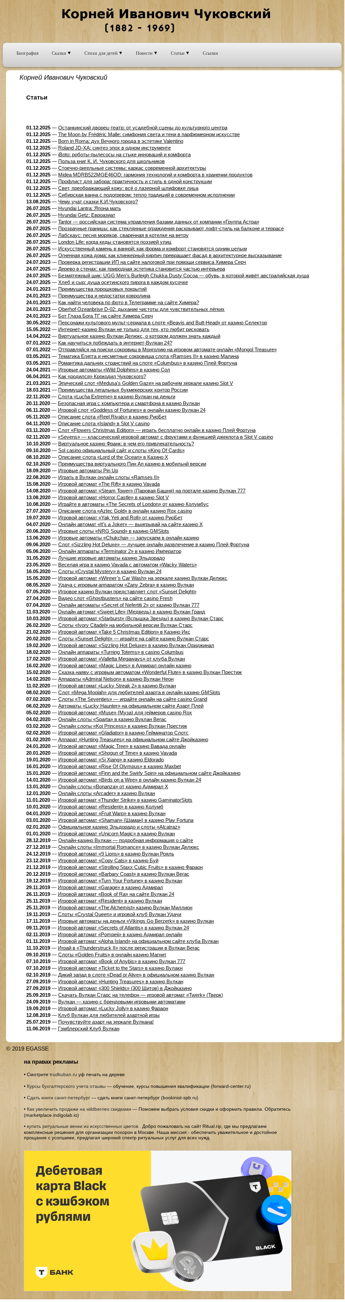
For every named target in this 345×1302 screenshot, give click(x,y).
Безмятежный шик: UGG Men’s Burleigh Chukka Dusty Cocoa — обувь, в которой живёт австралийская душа (183, 275)
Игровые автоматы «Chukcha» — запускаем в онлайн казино (128, 538)
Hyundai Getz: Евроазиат (86, 215)
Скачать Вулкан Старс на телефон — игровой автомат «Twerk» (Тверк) (140, 995)
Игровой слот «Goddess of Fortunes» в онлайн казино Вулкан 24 (131, 410)
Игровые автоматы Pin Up (88, 470)
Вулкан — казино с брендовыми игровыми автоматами (121, 1001)
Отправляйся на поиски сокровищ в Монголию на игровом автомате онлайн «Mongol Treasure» (167, 349)
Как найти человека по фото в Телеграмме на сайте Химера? (128, 302)
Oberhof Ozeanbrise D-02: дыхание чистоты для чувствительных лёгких (141, 309)
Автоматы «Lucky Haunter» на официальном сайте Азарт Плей (130, 706)
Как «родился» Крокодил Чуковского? (102, 376)
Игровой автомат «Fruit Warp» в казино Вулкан (111, 813)
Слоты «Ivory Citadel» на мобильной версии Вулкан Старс (125, 625)
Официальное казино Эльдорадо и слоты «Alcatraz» (119, 827)
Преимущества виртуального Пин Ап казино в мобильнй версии (132, 464)
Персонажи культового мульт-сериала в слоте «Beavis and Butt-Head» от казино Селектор (162, 322)
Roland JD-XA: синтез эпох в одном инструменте (114, 148)
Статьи (178, 53)
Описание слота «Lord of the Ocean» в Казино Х (113, 457)
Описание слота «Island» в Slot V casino (104, 423)
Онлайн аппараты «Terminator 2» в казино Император (119, 551)
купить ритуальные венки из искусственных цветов (82, 1126)
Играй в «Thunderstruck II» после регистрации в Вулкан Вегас (129, 948)
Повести (145, 53)
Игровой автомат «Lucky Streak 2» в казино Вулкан (117, 685)
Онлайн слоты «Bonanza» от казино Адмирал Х (113, 786)
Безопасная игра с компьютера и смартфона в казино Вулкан (129, 403)
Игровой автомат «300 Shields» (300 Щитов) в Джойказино (125, 988)
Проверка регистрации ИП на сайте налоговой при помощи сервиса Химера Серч (152, 262)
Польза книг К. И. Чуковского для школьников (111, 161)
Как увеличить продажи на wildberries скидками (79, 1109)
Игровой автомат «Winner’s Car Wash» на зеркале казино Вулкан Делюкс (142, 578)
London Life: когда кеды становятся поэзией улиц (114, 242)
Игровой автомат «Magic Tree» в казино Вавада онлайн (122, 746)
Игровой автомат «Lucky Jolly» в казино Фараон (113, 1008)
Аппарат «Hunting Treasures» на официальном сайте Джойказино (133, 739)
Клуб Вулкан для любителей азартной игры (109, 1015)
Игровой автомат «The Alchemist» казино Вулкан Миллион (125, 907)
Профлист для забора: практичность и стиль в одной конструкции (135, 181)
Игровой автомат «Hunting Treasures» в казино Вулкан (120, 981)
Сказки (60, 53)
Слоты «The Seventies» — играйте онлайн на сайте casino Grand (132, 699)
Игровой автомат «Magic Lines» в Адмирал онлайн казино (124, 665)
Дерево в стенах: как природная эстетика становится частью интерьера (141, 269)
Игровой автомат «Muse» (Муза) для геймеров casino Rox (125, 712)
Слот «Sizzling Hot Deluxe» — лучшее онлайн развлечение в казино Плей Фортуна (153, 544)
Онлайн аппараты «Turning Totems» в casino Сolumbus (121, 652)
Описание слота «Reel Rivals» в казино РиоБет (112, 417)
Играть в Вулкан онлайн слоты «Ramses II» (108, 477)
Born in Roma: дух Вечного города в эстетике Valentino (120, 141)
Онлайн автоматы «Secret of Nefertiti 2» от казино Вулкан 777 (128, 605)
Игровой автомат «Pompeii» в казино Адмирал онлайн (120, 934)
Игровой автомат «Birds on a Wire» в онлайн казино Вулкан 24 (129, 780)
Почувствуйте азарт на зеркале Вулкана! (106, 1022)
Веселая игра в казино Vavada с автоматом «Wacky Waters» (127, 564)
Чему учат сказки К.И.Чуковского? (98, 201)
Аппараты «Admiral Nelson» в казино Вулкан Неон (116, 679)
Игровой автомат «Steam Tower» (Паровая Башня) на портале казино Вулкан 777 (151, 491)
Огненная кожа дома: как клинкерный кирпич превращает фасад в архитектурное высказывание (170, 255)
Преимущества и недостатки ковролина (104, 296)
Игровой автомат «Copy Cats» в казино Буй (108, 860)
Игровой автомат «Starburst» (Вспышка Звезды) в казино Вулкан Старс (141, 618)
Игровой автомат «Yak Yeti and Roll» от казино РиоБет (120, 517)
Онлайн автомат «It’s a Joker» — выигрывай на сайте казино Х (130, 524)
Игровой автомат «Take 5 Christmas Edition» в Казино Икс (124, 632)
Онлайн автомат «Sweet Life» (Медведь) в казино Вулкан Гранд (131, 612)
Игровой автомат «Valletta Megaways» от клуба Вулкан (121, 659)
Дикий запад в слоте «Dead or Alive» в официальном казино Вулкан (136, 975)
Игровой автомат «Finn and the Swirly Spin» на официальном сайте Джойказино (149, 773)
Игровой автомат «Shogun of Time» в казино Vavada (117, 753)
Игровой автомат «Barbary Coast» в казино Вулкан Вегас (123, 874)
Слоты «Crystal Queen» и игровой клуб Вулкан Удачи (119, 914)
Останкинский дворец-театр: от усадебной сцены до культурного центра (142, 127)
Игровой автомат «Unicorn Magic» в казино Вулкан (116, 833)
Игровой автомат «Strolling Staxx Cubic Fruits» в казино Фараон (130, 867)
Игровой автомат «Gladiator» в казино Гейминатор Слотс (123, 733)
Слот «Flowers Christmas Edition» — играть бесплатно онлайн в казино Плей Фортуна (157, 430)
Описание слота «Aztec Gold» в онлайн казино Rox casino (125, 511)
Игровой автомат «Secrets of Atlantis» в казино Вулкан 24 (123, 928)
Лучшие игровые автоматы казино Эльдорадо (111, 558)
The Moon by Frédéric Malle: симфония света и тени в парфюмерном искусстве (149, 134)
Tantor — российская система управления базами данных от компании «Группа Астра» (158, 222)
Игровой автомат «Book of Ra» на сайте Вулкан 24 (116, 894)
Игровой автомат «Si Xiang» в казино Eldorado (111, 759)
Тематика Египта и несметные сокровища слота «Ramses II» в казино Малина (148, 356)
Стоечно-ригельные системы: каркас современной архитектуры (132, 168)
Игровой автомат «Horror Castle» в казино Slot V (113, 497)
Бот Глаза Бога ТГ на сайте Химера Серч (105, 316)
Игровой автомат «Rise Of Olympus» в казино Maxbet (119, 766)
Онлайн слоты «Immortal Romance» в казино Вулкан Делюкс (128, 847)
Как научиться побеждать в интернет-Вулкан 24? (115, 343)
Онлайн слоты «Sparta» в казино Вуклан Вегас (112, 719)
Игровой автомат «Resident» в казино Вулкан (110, 901)
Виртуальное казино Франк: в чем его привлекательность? (126, 443)
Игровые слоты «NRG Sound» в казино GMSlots (113, 531)
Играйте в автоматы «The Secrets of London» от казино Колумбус (133, 504)
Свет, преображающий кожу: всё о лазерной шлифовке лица (128, 188)
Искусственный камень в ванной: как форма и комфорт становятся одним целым (152, 248)
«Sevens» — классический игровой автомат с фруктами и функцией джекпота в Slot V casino (165, 437)
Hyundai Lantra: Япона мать (89, 208)
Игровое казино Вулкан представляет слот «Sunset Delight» (127, 591)
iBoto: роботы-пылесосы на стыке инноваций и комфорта (124, 154)
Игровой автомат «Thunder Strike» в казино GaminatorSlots (125, 800)
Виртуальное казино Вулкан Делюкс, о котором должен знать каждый (139, 336)
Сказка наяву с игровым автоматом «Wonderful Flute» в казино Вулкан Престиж (150, 672)
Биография (27, 53)
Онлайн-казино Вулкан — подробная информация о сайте (125, 840)
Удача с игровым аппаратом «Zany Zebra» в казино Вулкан (126, 585)
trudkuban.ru (63, 1074)
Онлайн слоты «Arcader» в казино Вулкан (106, 793)
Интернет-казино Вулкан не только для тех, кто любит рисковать (133, 329)
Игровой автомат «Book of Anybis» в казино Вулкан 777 (121, 961)
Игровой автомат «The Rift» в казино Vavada (109, 484)
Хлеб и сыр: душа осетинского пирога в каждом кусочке (123, 282)
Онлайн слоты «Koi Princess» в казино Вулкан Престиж (122, 726)
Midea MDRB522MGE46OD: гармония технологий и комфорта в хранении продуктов (155, 174)
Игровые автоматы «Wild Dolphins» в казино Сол (114, 369)
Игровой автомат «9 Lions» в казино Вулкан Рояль (116, 854)
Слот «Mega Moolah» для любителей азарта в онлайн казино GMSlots (139, 692)
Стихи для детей (101, 53)
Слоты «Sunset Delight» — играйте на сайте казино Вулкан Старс (133, 638)
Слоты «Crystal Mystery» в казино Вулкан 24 (109, 571)
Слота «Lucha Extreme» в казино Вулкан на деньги (116, 396)
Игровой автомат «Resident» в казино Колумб (110, 807)
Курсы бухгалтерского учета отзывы (66, 1086)
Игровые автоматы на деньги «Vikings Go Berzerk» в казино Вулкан (136, 921)
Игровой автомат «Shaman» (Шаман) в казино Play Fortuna (125, 820)
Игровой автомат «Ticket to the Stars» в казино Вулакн (120, 968)
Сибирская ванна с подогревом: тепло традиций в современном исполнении (146, 195)
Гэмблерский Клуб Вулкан (88, 1028)
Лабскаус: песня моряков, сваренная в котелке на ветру (123, 235)
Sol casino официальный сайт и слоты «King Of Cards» (121, 450)
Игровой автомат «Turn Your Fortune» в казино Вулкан (120, 880)
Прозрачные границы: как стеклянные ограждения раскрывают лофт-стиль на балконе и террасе (171, 228)
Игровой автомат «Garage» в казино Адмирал (110, 887)
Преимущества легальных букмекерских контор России (123, 390)
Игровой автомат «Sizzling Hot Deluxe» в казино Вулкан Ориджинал (136, 645)
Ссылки (210, 53)
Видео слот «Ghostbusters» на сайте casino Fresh (115, 598)
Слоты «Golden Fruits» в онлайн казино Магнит (112, 954)
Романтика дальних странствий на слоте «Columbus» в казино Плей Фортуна (147, 363)
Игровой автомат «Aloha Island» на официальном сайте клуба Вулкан (138, 941)
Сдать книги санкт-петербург (58, 1097)
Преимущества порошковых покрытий (102, 289)
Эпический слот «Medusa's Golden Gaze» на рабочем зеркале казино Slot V (145, 383)
